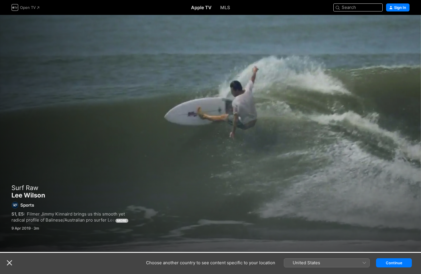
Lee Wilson (210, 133)
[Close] (9, 262)
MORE (122, 221)
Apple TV (201, 7)
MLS (225, 7)
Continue (394, 263)
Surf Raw (24, 187)
